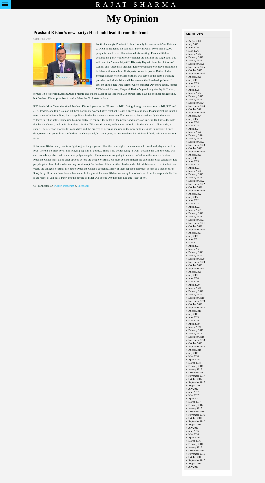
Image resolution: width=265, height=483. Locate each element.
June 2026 (193, 47)
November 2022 (196, 184)
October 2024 (195, 109)
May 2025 (193, 86)
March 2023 (194, 171)
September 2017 (196, 382)
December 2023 (196, 141)
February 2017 (195, 405)
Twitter (57, 185)
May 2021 (193, 242)
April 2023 (194, 167)
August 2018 (194, 349)
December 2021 (196, 219)
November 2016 (196, 414)
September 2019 (196, 307)
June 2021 (193, 239)
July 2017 (193, 388)
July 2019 (193, 314)
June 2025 (193, 83)
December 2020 (196, 258)
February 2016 (195, 444)
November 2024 (196, 106)
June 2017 (193, 392)
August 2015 (194, 463)
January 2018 (195, 369)
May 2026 (193, 50)
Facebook (83, 185)
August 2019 (194, 310)
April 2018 (194, 359)
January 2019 (195, 333)
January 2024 (195, 138)
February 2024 (195, 135)
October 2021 (195, 226)
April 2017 (194, 398)
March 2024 (194, 132)
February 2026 (195, 57)
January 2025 (195, 99)
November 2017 (196, 375)
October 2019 (195, 304)
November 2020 (196, 262)
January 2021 (195, 255)
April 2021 (194, 245)
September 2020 (196, 268)
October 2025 (195, 70)
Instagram (68, 185)
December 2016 (196, 411)
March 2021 (194, 249)
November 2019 (196, 301)
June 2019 (193, 317)
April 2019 (194, 323)
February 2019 (195, 330)
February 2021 (195, 252)
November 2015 (196, 453)
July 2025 (193, 80)
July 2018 (193, 353)
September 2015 (196, 460)
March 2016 (194, 440)
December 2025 (196, 63)
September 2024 (196, 112)
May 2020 (193, 281)
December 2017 (196, 372)
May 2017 (193, 395)
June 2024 (193, 122)
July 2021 (193, 236)
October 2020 (195, 265)
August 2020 (194, 271)
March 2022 (194, 210)
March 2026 (194, 54)
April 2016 (194, 437)
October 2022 (195, 187)
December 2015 (196, 450)
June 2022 (193, 200)
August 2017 (194, 385)
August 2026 (194, 41)
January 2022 (195, 216)
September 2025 (196, 73)
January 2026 (195, 60)
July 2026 (193, 44)
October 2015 (195, 457)
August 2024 (194, 115)
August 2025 (194, 76)
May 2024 (193, 125)
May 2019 (193, 320)
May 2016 (193, 434)
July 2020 (193, 275)
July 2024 (193, 119)
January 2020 (195, 294)
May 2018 (193, 356)
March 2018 (194, 362)
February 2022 (195, 213)
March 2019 (194, 327)
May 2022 (193, 203)
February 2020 (195, 291)
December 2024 (196, 102)
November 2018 (196, 340)
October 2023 (195, 148)
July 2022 (193, 197)
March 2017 (194, 401)
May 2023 (193, 164)
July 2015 (193, 466)
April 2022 (194, 206)
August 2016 (194, 424)
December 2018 (196, 336)
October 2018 (195, 343)
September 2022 (196, 190)
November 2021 (196, 223)
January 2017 (195, 408)
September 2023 (196, 151)
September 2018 (196, 346)
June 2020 (193, 278)
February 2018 (195, 366)
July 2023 (193, 158)
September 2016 (196, 421)
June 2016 (193, 431)
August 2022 (194, 193)
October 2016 (195, 418)
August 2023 (194, 154)
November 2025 (196, 67)
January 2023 (195, 177)
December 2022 (196, 180)
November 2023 (196, 145)
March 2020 (194, 288)
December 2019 (196, 297)
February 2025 (195, 96)
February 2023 (195, 174)
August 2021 (194, 232)
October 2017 (195, 379)
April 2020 (194, 284)
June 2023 (193, 161)
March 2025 (194, 93)
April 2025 (194, 89)
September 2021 (196, 229)
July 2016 (193, 427)
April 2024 (194, 128)
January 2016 (195, 447)
